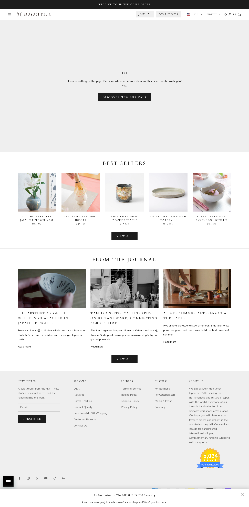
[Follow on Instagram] (28, 478)
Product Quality (83, 407)
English (212, 14)
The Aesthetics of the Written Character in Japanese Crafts (43, 318)
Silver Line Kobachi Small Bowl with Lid (211, 218)
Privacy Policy (129, 407)
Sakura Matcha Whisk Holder (80, 218)
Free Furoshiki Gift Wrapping (90, 413)
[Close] (242, 494)
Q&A (77, 389)
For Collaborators (165, 395)
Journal (145, 14)
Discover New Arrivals (124, 97)
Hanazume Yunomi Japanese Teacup (124, 218)
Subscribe (32, 419)
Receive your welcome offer (124, 4)
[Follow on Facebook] (19, 478)
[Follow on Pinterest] (37, 478)
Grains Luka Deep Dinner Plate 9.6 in (168, 218)
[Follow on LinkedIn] (63, 478)
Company (160, 407)
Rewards (79, 395)
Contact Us (80, 426)
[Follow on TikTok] (54, 478)
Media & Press (163, 401)
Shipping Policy (130, 401)
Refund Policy (129, 395)
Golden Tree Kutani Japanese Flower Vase (37, 218)
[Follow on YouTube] (46, 478)
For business (168, 14)
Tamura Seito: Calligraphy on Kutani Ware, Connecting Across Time (124, 318)
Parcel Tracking (83, 401)
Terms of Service (131, 389)
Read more (24, 347)
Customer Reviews (85, 419)
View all (124, 236)
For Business (162, 389)
